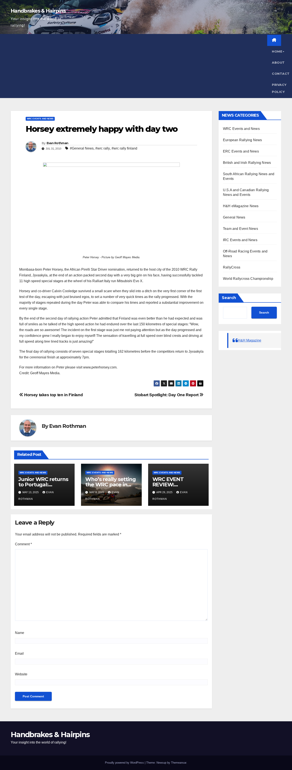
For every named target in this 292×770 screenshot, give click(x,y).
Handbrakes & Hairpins (38, 11)
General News (234, 217)
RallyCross (231, 267)
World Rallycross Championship (248, 278)
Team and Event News (240, 228)
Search (229, 297)
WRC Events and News (40, 118)
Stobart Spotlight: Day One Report (166, 395)
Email (19, 653)
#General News (82, 148)
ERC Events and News (241, 151)
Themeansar (178, 762)
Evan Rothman (57, 143)
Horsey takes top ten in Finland (53, 395)
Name (19, 633)
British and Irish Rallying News (247, 162)
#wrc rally (102, 148)
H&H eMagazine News (241, 206)
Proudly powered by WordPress (124, 762)
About (278, 63)
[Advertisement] (139, 66)
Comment (23, 544)
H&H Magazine (249, 340)
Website (21, 674)
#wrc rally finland (124, 148)
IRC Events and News (240, 240)
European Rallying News (242, 140)
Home (277, 51)
